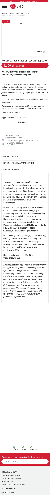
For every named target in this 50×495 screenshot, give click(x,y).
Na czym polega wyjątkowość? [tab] (19, 163)
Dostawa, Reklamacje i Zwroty (11, 478)
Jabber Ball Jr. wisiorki (22, 13)
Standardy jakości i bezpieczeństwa (13, 484)
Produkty (11, 13)
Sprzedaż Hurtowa (7, 492)
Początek (4, 13)
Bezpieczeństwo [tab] (11, 170)
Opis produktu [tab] (11, 156)
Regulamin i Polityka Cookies (11, 475)
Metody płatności (7, 481)
